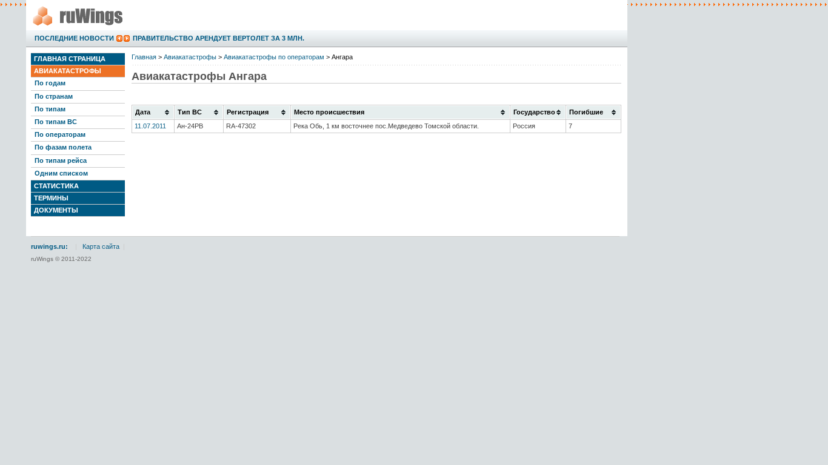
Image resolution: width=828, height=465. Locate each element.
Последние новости (74, 38)
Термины (51, 198)
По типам (50, 109)
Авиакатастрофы (67, 70)
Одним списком (61, 173)
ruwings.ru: (49, 246)
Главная (144, 57)
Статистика (56, 186)
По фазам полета (63, 147)
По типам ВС (56, 121)
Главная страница (69, 58)
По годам (50, 83)
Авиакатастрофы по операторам (274, 57)
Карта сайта (100, 246)
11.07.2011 (150, 126)
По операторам (60, 134)
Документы (56, 210)
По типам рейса (61, 160)
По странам (54, 96)
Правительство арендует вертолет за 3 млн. (218, 38)
